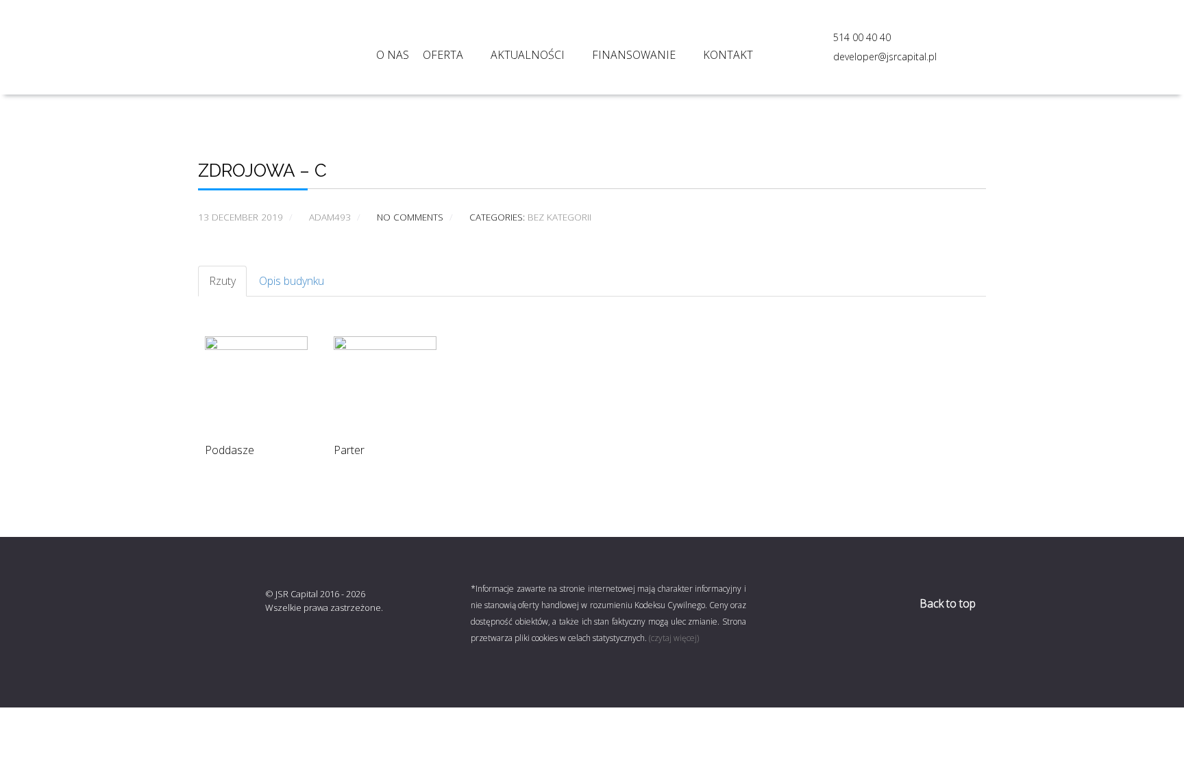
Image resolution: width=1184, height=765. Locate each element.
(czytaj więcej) (674, 638)
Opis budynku (291, 280)
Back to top (949, 603)
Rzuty (222, 280)
